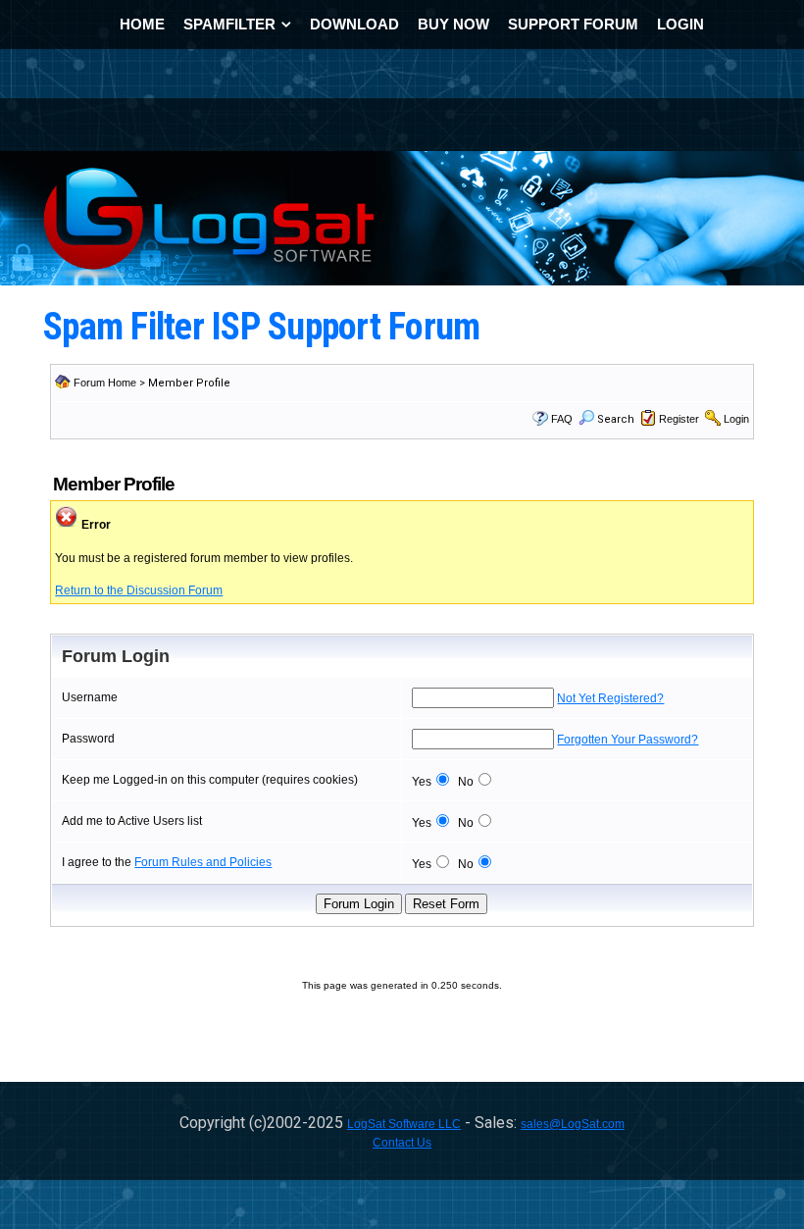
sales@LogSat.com (573, 1124)
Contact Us (402, 1143)
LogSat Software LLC (404, 1124)
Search (615, 419)
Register (679, 419)
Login (736, 419)
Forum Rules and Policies (203, 862)
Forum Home (105, 382)
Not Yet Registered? (610, 698)
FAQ (562, 419)
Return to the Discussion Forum (139, 590)
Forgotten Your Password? (627, 739)
